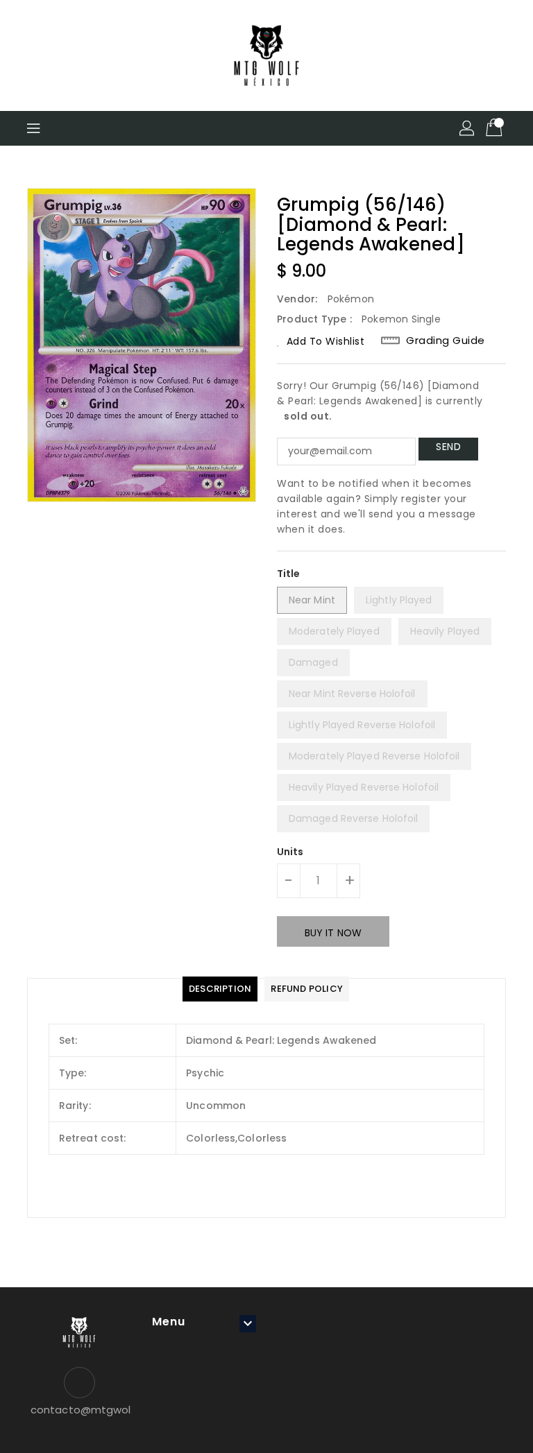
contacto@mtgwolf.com (79, 1409)
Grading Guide (445, 340)
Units (290, 852)
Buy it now (333, 933)
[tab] (220, 989)
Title (289, 574)
